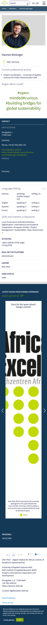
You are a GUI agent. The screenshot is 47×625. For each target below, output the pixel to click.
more (25, 515)
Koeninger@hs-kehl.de (11, 149)
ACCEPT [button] (19, 620)
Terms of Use (7, 602)
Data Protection (9, 598)
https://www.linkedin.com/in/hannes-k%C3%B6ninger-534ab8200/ (18, 153)
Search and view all (10, 295)
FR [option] (37, 3)
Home (4, 8)
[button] (44, 410)
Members (12, 8)
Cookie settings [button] (8, 620)
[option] (37, 3)
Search (27, 3)
